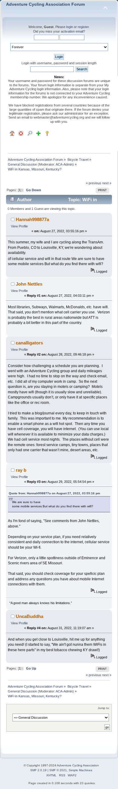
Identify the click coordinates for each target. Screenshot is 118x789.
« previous (93, 183)
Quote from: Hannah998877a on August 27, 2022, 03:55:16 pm (54, 493)
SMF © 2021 (58, 770)
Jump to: (104, 708)
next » (106, 183)
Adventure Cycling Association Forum (45, 4)
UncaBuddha (29, 616)
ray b (21, 470)
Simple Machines (80, 770)
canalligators (29, 342)
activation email (72, 31)
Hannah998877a (32, 219)
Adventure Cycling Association (78, 765)
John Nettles (29, 284)
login (69, 27)
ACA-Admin (64, 164)
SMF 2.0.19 (38, 770)
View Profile (19, 226)
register (83, 27)
